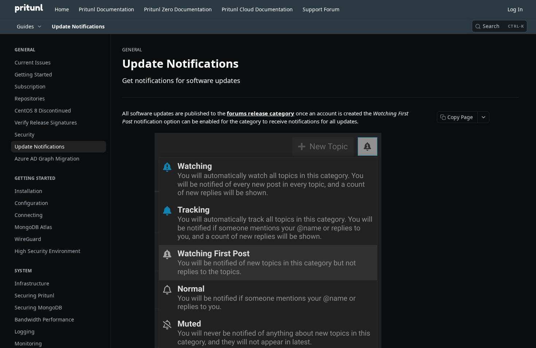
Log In (515, 9)
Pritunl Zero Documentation (178, 9)
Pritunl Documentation (106, 9)
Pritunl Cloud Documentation (257, 9)
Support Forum (321, 9)
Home (62, 9)
